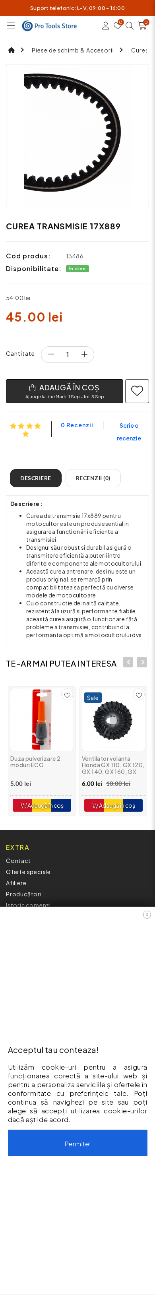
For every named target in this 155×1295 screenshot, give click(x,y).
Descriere (35, 478)
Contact (18, 860)
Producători (24, 894)
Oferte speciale (28, 871)
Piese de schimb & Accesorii (73, 50)
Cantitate (20, 353)
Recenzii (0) (93, 478)
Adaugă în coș (45, 805)
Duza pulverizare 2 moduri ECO (35, 762)
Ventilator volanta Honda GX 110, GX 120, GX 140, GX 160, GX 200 (113, 768)
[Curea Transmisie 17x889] (77, 135)
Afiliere (16, 882)
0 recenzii (77, 424)
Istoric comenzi (28, 905)
